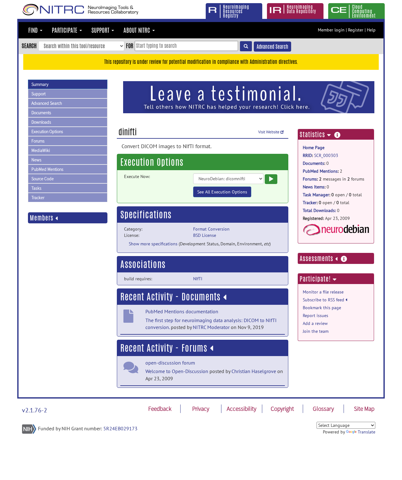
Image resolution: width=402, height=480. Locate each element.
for (129, 46)
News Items (313, 187)
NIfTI (197, 279)
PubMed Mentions (47, 169)
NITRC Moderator (211, 327)
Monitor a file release (323, 292)
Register (355, 30)
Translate (366, 432)
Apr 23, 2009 (326, 218)
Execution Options (47, 131)
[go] (246, 46)
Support (38, 94)
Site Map (364, 408)
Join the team (316, 331)
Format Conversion (211, 229)
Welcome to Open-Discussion (176, 371)
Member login (331, 30)
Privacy (200, 408)
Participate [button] (65, 30)
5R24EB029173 (120, 428)
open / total (332, 195)
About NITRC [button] (137, 30)
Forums (38, 141)
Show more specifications (153, 244)
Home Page (313, 147)
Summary (39, 84)
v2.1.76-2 (34, 410)
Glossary (323, 408)
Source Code (42, 178)
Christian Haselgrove (253, 371)
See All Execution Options (222, 192)
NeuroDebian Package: (336, 230)
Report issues (315, 315)
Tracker (37, 197)
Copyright (282, 408)
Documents (41, 112)
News (36, 160)
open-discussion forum (170, 363)
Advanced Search (272, 46)
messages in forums (333, 179)
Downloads (41, 122)
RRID (307, 155)
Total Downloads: (319, 210)
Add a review (315, 323)
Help (371, 30)
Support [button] (101, 30)
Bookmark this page (322, 307)
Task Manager (316, 195)
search (29, 46)
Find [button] (33, 30)
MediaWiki (40, 150)
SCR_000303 (326, 155)
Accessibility (241, 408)
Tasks (36, 188)
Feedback (159, 408)
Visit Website (269, 132)
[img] (224, 297)
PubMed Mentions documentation (181, 311)
